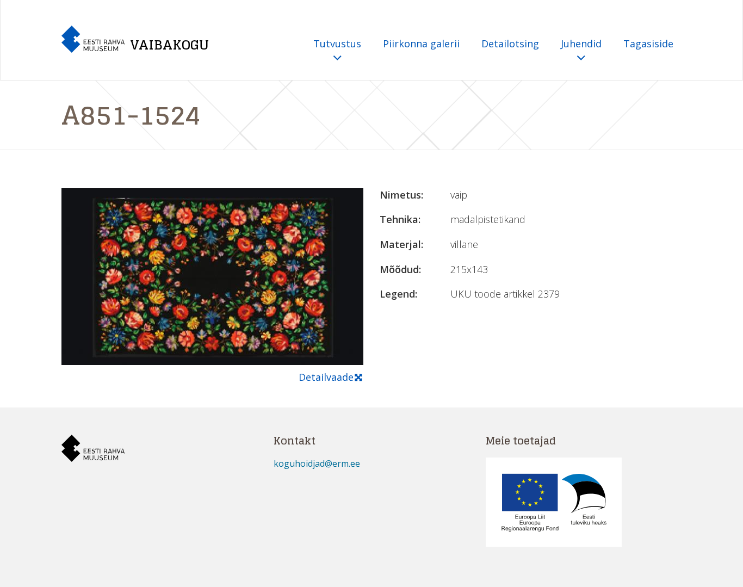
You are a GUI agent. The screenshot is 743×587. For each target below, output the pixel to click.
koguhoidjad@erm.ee (317, 463)
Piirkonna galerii (421, 43)
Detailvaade (326, 377)
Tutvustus (337, 43)
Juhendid (581, 43)
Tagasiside (648, 43)
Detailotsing (510, 43)
